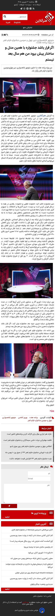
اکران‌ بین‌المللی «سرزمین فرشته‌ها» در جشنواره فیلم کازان (32, 529)
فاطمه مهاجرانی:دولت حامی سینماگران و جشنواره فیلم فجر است (27, 440)
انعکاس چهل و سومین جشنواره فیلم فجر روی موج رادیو (31, 446)
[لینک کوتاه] (7, 35)
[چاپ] (2, 35)
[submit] (9, 506)
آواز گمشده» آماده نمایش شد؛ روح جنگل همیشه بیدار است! (31, 541)
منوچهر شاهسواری (9, 418)
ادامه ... (5, 517)
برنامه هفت (33, 418)
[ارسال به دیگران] (4, 35)
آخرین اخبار (41, 524)
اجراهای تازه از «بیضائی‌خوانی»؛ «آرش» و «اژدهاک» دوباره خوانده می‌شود (29, 566)
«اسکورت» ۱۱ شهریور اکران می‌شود (40, 552)
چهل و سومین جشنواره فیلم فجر (40, 420)
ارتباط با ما (36, 4)
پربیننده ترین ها (38, 513)
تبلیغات (21, 4)
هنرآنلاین (41, 116)
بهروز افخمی (22, 418)
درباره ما (28, 4)
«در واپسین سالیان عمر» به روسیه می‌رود (38, 547)
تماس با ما (47, 596)
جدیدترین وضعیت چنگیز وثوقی (41, 584)
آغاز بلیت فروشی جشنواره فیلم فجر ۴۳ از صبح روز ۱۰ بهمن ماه (28, 452)
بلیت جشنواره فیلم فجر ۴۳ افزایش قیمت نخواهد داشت (30, 458)
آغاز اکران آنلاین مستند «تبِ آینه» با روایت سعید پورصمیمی (31, 535)
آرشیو (16, 4)
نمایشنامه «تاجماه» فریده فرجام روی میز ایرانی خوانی (34, 573)
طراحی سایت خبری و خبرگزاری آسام (26, 610)
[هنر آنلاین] (45, 18)
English (17, 22)
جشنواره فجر (38, 596)
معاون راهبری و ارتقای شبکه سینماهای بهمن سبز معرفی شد (31, 558)
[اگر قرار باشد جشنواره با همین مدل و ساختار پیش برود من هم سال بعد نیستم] (27, 95)
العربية (8, 22)
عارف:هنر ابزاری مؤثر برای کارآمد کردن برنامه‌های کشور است (29, 434)
